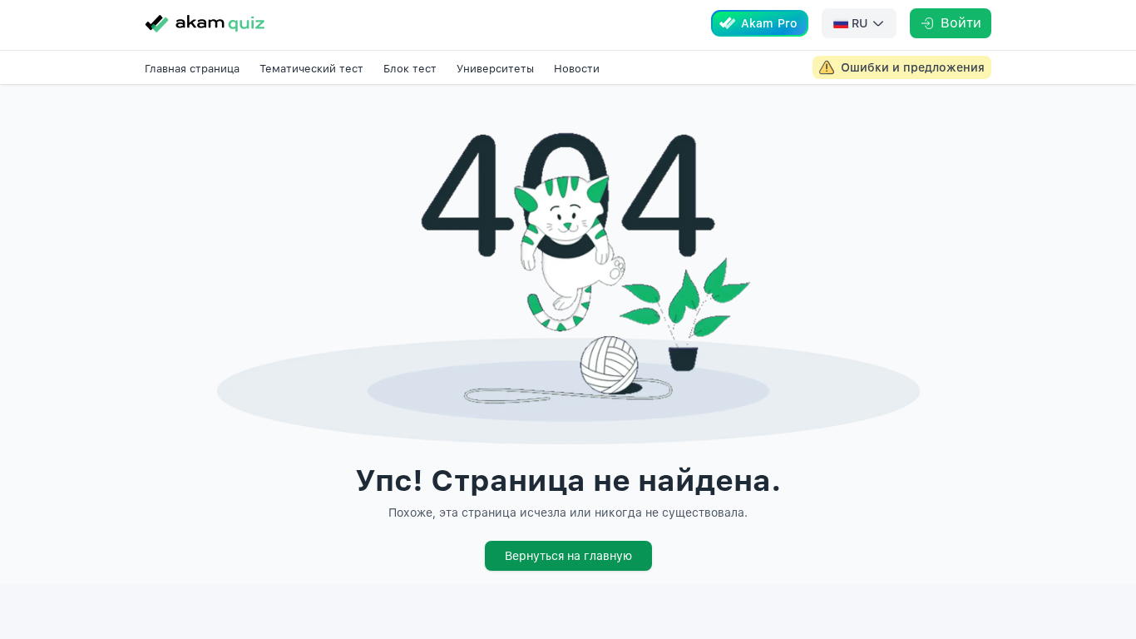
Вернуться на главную (568, 555)
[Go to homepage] (204, 23)
